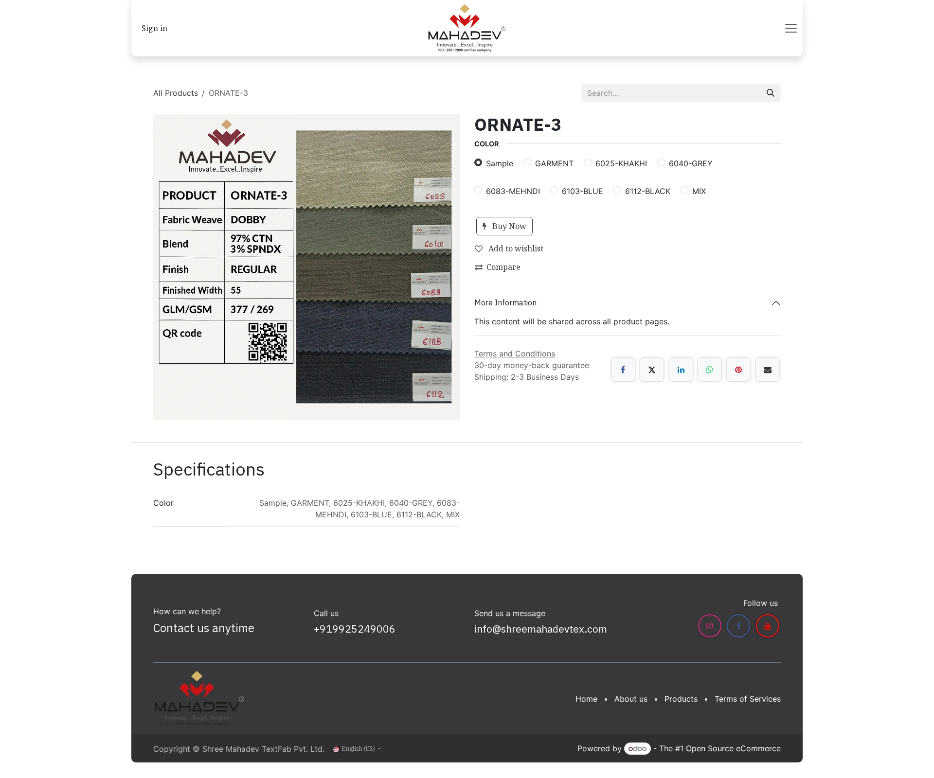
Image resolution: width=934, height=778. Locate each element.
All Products (175, 93)
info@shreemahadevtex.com (540, 629)
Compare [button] (503, 267)
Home (586, 699)
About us (630, 699)
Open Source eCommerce (733, 748)
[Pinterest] (738, 369)
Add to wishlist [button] (514, 248)
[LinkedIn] (681, 369)
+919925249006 (354, 629)
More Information (505, 302)
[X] (652, 369)
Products (681, 699)
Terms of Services (748, 699)
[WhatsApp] (709, 369)
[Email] (767, 369)
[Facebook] (623, 369)
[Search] (770, 93)
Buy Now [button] (508, 226)
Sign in (154, 28)
